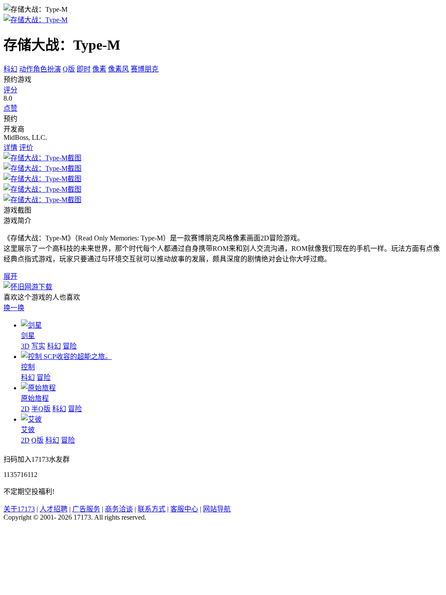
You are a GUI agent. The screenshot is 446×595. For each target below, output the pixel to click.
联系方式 (152, 509)
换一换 (13, 307)
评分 (10, 90)
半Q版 (41, 408)
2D (25, 408)
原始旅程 (35, 398)
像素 (99, 69)
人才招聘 (54, 509)
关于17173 (19, 509)
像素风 (118, 69)
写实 (38, 346)
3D (25, 346)
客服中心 (184, 509)
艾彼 (28, 429)
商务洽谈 (119, 509)
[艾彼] (31, 419)
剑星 (28, 335)
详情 (10, 147)
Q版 (69, 69)
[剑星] (31, 325)
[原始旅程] (38, 388)
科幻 (10, 69)
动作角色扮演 (40, 69)
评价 (26, 147)
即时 (84, 69)
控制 (28, 367)
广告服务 (86, 509)
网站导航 (217, 509)
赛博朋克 (145, 69)
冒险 (70, 346)
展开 (10, 276)
